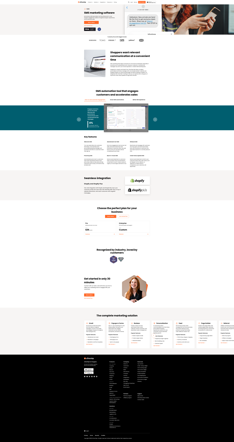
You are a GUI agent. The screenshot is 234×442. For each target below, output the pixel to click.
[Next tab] (155, 119)
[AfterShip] (82, 2)
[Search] (128, 2)
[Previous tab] (79, 119)
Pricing (115, 2)
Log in (131, 2)
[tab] (95, 99)
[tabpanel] (117, 135)
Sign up (135, 2)
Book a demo (142, 2)
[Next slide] (153, 335)
